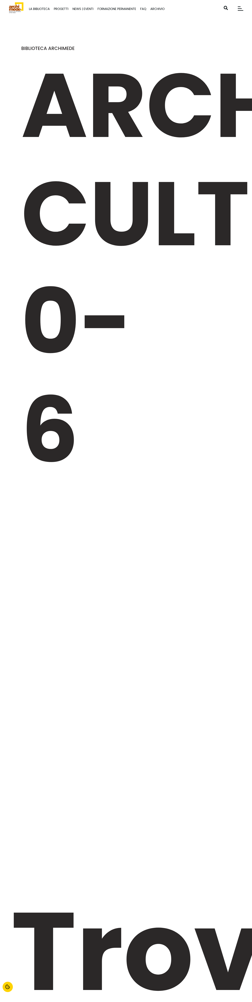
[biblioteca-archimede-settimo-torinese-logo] (16, 7)
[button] (225, 8)
